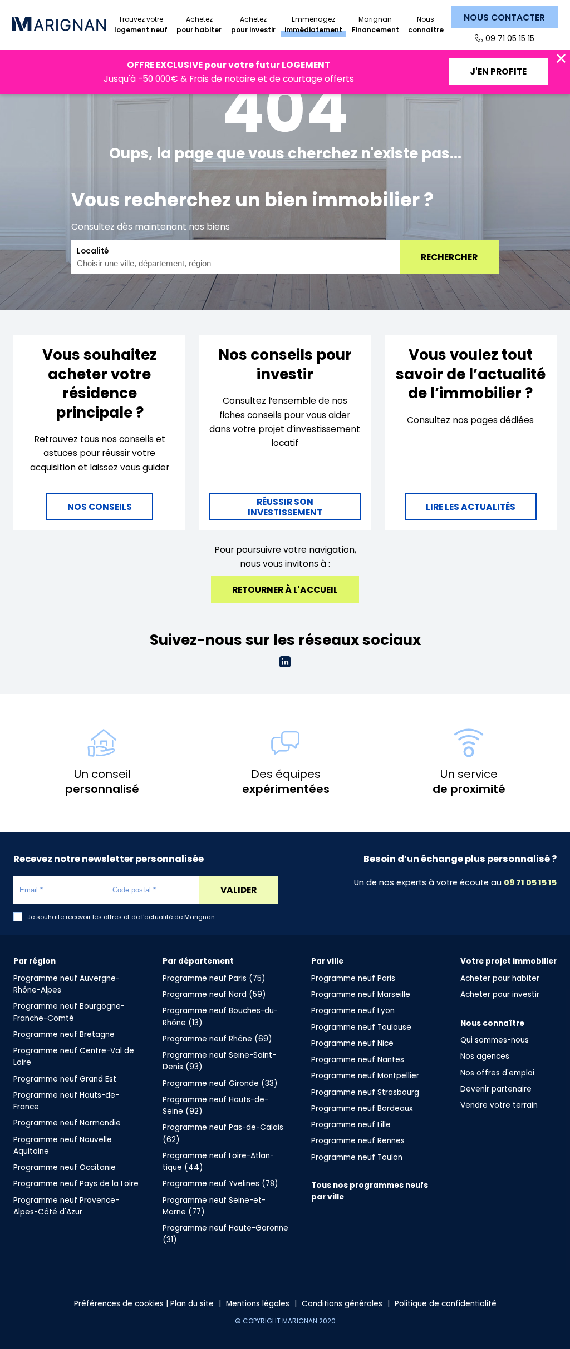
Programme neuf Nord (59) (214, 994)
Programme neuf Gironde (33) (220, 1083)
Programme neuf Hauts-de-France (66, 1101)
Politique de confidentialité (446, 1303)
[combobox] (235, 257)
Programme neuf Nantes (357, 1059)
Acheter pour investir (499, 994)
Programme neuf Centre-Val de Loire (73, 1056)
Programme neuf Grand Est (64, 1079)
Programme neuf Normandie (67, 1123)
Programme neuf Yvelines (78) (220, 1183)
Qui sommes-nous (494, 1040)
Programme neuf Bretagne (64, 1034)
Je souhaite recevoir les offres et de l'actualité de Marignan (121, 917)
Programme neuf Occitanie (64, 1167)
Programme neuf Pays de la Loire (76, 1183)
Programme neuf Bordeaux (362, 1108)
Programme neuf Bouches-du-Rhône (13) (220, 1016)
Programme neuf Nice (352, 1043)
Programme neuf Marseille (360, 994)
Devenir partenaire (496, 1089)
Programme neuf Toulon (356, 1157)
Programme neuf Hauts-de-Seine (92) (215, 1105)
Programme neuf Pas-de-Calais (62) (223, 1133)
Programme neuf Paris (353, 978)
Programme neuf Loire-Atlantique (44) (218, 1161)
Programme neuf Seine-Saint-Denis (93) (219, 1061)
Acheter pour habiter (499, 978)
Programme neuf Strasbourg (365, 1092)
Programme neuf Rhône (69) (217, 1039)
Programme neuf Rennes (358, 1140)
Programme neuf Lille (351, 1124)
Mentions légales (257, 1303)
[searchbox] (228, 263)
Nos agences (484, 1056)
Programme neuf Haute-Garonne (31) (225, 1234)
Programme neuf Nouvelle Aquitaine (62, 1145)
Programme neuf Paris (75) (214, 978)
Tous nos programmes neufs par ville (369, 1191)
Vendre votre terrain (499, 1105)
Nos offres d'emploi (497, 1073)
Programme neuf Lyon (353, 1010)
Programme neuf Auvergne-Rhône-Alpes (66, 984)
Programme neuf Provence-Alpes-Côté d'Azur (66, 1206)
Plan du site (192, 1303)
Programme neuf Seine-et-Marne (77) (214, 1206)
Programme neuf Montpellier (365, 1075)
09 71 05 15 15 (509, 38)
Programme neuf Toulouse (361, 1027)
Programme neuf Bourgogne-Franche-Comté (69, 1012)
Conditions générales (342, 1303)
